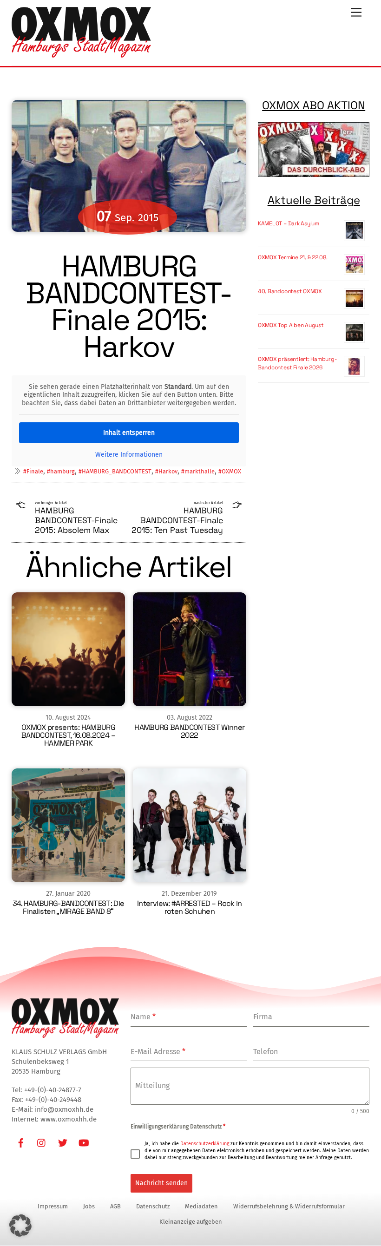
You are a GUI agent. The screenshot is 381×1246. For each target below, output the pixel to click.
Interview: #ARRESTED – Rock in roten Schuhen (189, 907)
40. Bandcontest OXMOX (290, 291)
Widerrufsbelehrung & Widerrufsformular (289, 1206)
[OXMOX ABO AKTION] (314, 149)
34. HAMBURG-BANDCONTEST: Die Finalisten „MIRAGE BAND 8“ (69, 907)
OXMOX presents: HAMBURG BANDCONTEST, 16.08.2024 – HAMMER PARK (68, 735)
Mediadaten (201, 1206)
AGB (115, 1206)
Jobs (89, 1206)
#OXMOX (229, 471)
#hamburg (61, 471)
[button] (20, 1225)
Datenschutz (153, 1206)
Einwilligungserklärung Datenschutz (178, 1126)
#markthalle (198, 471)
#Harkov (166, 471)
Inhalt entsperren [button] (129, 433)
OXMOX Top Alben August (291, 325)
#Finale (33, 471)
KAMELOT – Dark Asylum (288, 223)
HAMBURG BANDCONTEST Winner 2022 (189, 731)
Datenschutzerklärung (204, 1144)
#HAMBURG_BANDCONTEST (115, 471)
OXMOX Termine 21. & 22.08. (293, 257)
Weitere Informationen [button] (129, 455)
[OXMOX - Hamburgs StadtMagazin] (81, 53)
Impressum (53, 1206)
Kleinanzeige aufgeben (190, 1221)
